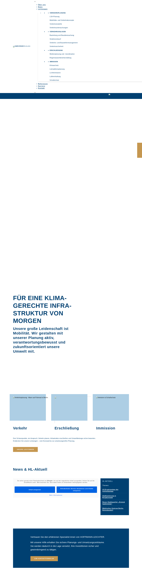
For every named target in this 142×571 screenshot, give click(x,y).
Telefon (139, 155)
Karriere (41, 86)
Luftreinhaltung (55, 76)
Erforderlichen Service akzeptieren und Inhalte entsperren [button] (76, 489)
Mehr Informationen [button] (55, 495)
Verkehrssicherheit (56, 46)
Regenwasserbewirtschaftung (60, 58)
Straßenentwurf (55, 39)
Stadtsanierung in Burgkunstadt (109, 496)
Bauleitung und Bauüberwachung (62, 35)
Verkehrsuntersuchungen (59, 27)
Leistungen (43, 9)
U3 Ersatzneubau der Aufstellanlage (110, 490)
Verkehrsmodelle (56, 24)
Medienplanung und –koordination (62, 54)
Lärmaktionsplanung (57, 69)
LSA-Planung (55, 16)
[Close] (35, 92)
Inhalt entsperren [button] (35, 489)
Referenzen (43, 84)
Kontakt (41, 88)
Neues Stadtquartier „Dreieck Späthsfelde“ (113, 503)
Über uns (42, 5)
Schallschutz (54, 80)
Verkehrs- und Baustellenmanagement (64, 43)
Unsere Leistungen (25, 449)
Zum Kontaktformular (44, 558)
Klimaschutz (54, 65)
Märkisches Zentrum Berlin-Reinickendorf (113, 509)
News (40, 7)
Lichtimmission (55, 73)
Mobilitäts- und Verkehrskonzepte (62, 20)
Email (139, 150)
